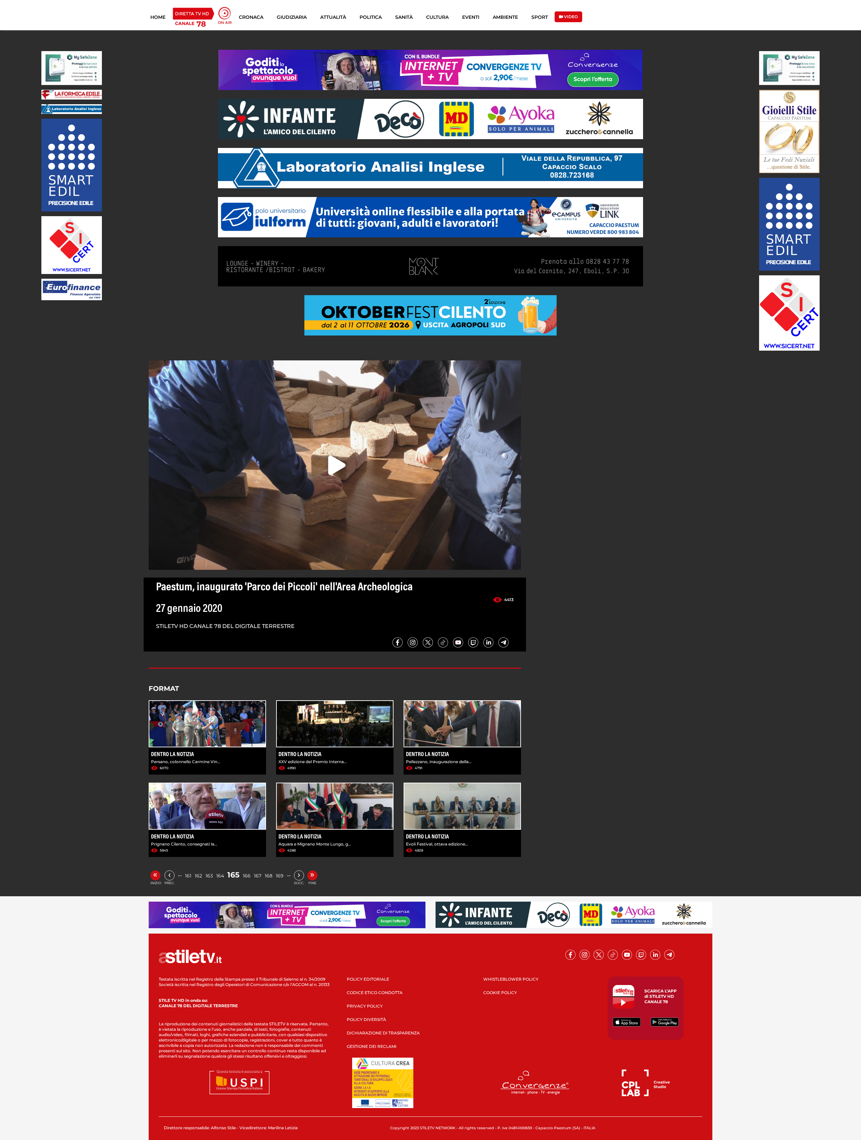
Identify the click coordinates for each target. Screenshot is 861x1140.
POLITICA (371, 17)
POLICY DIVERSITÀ (366, 1019)
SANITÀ (404, 17)
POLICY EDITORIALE (368, 979)
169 (280, 876)
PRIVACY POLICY (365, 1006)
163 (209, 876)
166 (247, 876)
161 (188, 876)
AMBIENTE (505, 17)
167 (257, 876)
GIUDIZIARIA (292, 17)
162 (198, 876)
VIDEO (570, 16)
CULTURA (437, 17)
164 (220, 876)
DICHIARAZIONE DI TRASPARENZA (383, 1032)
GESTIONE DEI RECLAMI (372, 1046)
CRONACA (251, 17)
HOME (157, 17)
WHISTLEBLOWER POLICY (510, 979)
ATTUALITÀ (333, 17)
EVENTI (470, 17)
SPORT (539, 17)
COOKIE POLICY (500, 992)
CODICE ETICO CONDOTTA (375, 992)
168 (268, 876)
